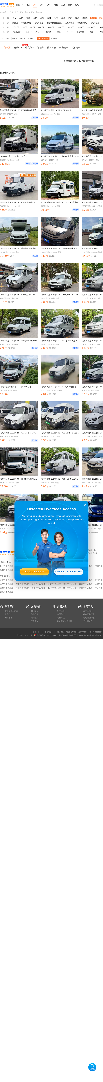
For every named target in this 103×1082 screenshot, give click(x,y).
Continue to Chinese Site (68, 571)
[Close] (85, 505)
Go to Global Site (34, 571)
